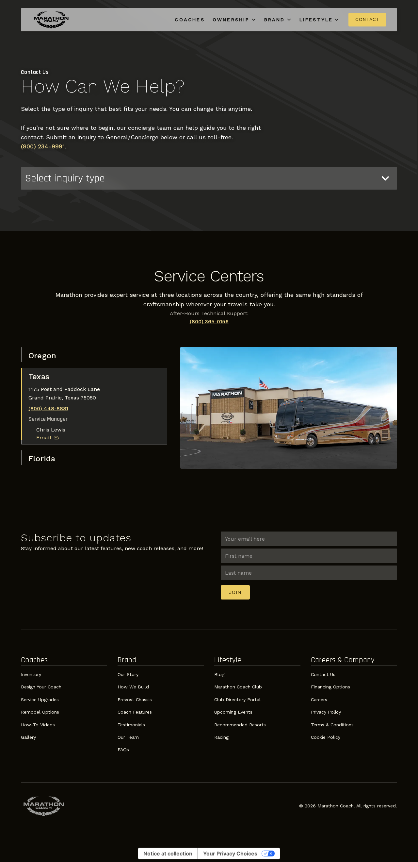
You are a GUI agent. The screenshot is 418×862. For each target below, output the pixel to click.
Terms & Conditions (332, 724)
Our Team (128, 737)
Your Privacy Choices (230, 853)
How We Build (133, 686)
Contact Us (323, 674)
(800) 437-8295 (48, 429)
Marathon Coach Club (238, 686)
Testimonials (131, 724)
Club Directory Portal (237, 699)
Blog (219, 674)
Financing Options (330, 686)
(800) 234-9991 (43, 146)
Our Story (128, 674)
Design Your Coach (41, 686)
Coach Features (135, 712)
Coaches (189, 19)
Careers (319, 699)
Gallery (28, 737)
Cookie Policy (325, 737)
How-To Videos (38, 724)
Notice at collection (167, 853)
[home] (51, 19)
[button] (234, 19)
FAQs (123, 749)
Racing (221, 737)
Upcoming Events (233, 712)
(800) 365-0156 (209, 321)
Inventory (31, 674)
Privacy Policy (326, 712)
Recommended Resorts (240, 724)
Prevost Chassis (135, 699)
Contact (367, 19)
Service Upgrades (40, 699)
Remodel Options (40, 712)
